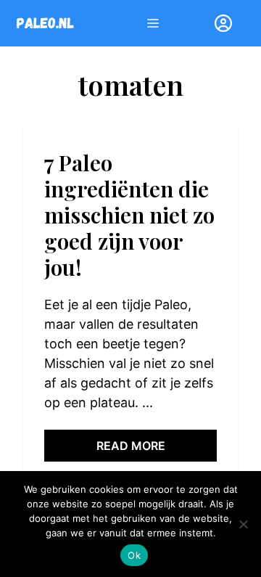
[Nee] (243, 524)
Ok (134, 555)
